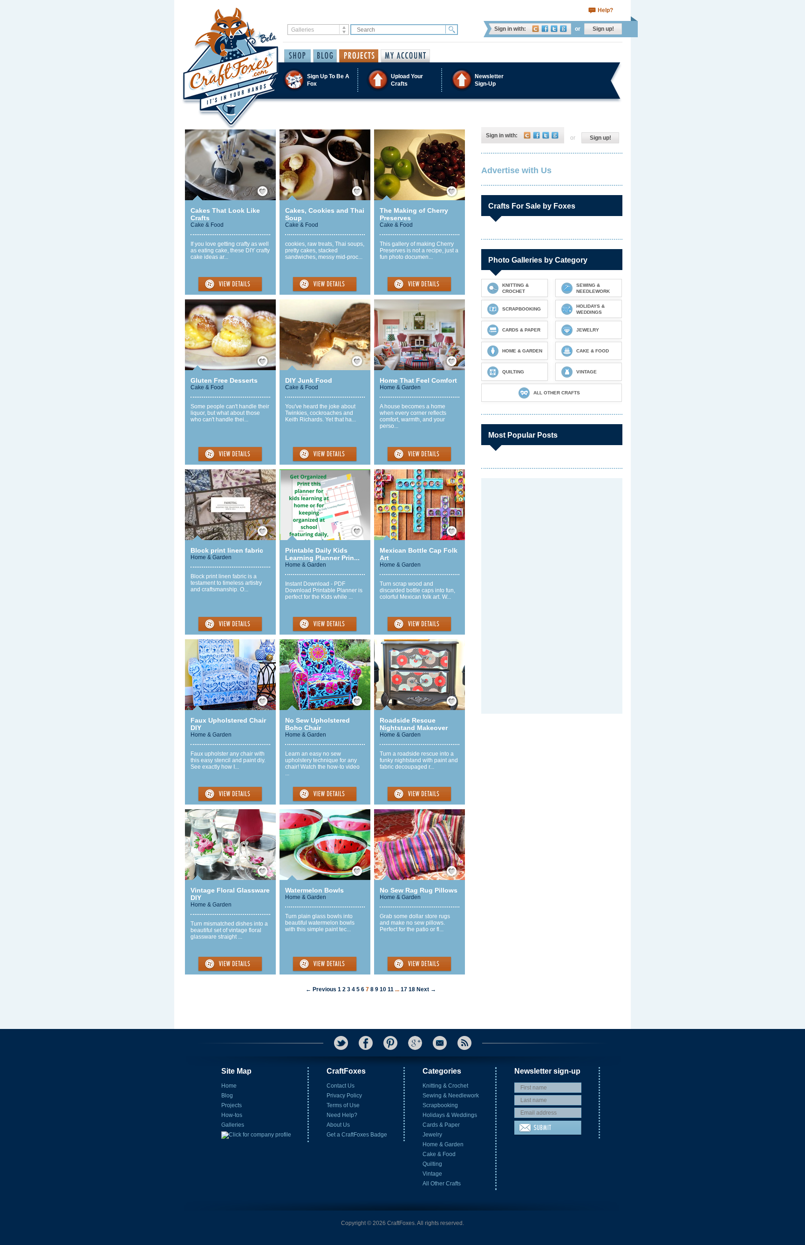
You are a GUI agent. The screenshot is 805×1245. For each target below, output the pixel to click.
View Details (230, 284)
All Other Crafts (442, 1183)
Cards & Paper (441, 1125)
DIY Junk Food (308, 380)
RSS (464, 1043)
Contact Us (341, 1086)
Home (229, 1086)
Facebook (544, 28)
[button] (402, 79)
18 (412, 989)
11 (391, 989)
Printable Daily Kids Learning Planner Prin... (322, 554)
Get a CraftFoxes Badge (357, 1134)
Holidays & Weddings (450, 1115)
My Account (405, 55)
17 (404, 989)
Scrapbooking (440, 1105)
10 (383, 989)
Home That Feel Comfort (418, 380)
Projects (231, 1105)
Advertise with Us (516, 170)
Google (563, 28)
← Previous (321, 989)
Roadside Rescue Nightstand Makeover (414, 724)
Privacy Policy (344, 1095)
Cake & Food (207, 225)
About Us (338, 1125)
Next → (426, 989)
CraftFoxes (535, 28)
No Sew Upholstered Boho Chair (317, 724)
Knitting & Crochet (445, 1086)
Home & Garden (400, 387)
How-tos (231, 1115)
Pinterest (390, 1043)
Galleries (232, 1125)
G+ (415, 1043)
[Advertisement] (551, 536)
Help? (605, 10)
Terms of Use (343, 1105)
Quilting (432, 1164)
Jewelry (432, 1134)
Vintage (432, 1174)
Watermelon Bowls (314, 890)
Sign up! (603, 29)
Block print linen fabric (227, 550)
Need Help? (342, 1115)
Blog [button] (325, 55)
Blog (227, 1095)
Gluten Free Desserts (224, 380)
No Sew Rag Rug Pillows (418, 890)
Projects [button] (358, 55)
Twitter (554, 28)
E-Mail (440, 1043)
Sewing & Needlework (451, 1095)
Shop (297, 55)
